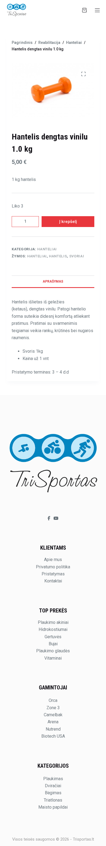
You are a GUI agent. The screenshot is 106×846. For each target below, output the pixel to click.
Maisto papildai (53, 807)
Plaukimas (53, 778)
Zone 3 (53, 707)
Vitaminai (53, 658)
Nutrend (53, 729)
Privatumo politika (53, 566)
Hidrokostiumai (53, 629)
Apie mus (53, 559)
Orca (53, 700)
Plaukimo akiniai (53, 622)
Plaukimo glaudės (53, 650)
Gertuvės (53, 636)
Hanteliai (47, 249)
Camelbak (53, 714)
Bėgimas (53, 792)
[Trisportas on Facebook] (49, 518)
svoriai (76, 256)
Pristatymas (53, 573)
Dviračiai (53, 785)
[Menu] (97, 10)
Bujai (53, 643)
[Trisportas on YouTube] (56, 518)
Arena (53, 721)
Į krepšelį (68, 221)
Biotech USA (53, 736)
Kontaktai (53, 581)
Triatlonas (53, 800)
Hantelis (58, 256)
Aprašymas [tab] (53, 281)
